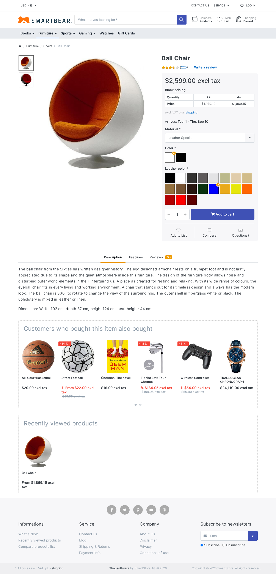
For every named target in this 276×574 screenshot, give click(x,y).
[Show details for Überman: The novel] (117, 356)
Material (171, 129)
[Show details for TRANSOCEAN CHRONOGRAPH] (236, 356)
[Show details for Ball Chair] (38, 451)
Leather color (175, 168)
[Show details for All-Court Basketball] (38, 356)
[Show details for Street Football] (77, 356)
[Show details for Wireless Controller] (196, 356)
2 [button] (140, 405)
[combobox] (209, 138)
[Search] (182, 20)
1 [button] (136, 405)
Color (169, 148)
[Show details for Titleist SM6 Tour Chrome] (157, 356)
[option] (96, 113)
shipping (191, 112)
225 (184, 67)
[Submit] (253, 536)
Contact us (200, 5)
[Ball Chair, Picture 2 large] (26, 79)
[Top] (20, 46)
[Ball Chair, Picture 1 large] (26, 63)
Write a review (205, 67)
